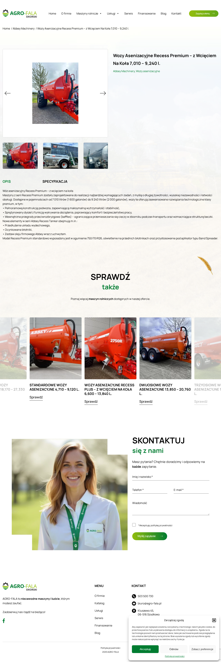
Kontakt (176, 13)
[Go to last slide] (8, 93)
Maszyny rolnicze (87, 13)
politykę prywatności (161, 525)
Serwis (128, 13)
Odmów (173, 649)
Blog (163, 13)
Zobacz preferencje (202, 649)
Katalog (99, 603)
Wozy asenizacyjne (148, 71)
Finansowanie (147, 13)
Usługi (111, 13)
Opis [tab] (7, 181)
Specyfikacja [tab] (54, 181)
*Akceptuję (155, 525)
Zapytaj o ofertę (202, 13)
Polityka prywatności (175, 656)
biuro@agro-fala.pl (149, 603)
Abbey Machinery (24, 28)
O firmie (66, 13)
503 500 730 (145, 596)
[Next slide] (103, 93)
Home (52, 13)
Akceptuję (145, 649)
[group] (56, 360)
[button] (214, 620)
